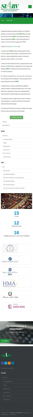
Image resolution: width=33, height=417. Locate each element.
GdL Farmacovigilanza (9, 184)
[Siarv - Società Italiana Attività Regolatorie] (10, 6)
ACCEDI (4, 122)
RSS (9, 363)
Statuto (5, 143)
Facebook (2, 363)
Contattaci (5, 341)
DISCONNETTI (6, 125)
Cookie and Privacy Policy (7, 368)
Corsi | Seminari (6, 153)
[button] (28, 207)
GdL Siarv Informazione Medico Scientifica (13, 188)
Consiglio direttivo (7, 139)
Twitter (5, 363)
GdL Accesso (6, 170)
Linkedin (12, 363)
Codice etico (6, 150)
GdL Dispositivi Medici (8, 181)
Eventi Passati (6, 157)
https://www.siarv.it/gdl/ (14, 46)
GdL (3, 167)
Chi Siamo (5, 135)
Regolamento (6, 146)
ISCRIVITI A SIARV (16, 117)
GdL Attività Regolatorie (9, 174)
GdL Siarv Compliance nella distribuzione (13, 177)
